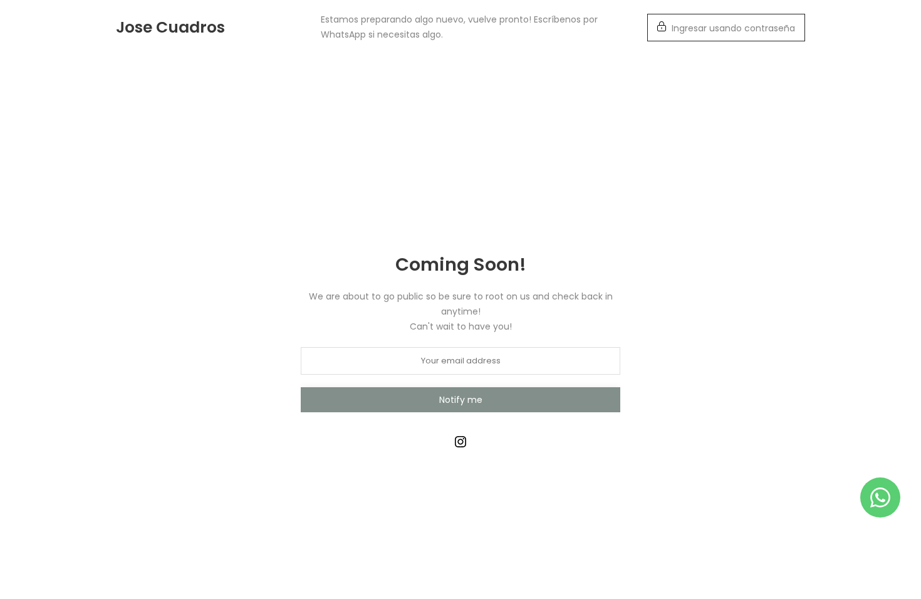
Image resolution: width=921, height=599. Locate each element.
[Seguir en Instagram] (460, 441)
